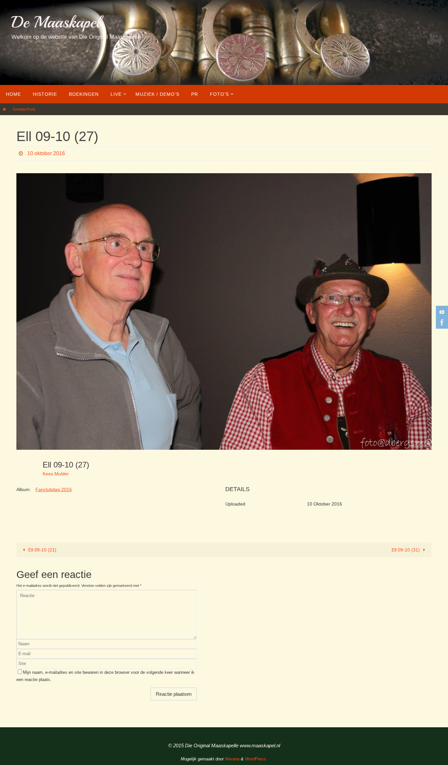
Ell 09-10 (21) (41, 549)
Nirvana (232, 758)
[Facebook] (441, 322)
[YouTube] (441, 312)
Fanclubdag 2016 (53, 489)
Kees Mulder (56, 473)
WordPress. (256, 758)
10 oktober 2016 (46, 153)
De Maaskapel (55, 22)
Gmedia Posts (24, 109)
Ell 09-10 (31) (406, 549)
